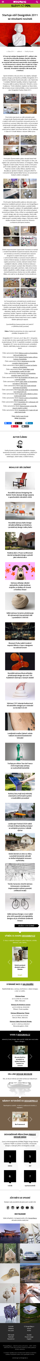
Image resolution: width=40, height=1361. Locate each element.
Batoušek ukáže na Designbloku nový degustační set (26, 391)
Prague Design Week (25, 1135)
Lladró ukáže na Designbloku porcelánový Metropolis (25, 382)
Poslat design (29, 1337)
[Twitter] (18, 1208)
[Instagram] (13, 1208)
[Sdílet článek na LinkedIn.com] (29, 423)
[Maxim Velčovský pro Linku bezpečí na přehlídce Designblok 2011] (20, 35)
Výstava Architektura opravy (20, 1005)
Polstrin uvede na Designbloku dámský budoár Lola (26, 399)
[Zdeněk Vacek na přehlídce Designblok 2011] (29, 109)
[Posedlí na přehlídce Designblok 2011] (11, 109)
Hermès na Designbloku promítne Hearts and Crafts (23, 374)
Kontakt (11, 1326)
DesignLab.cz (24, 1358)
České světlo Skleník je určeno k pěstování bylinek (26, 395)
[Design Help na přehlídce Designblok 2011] (11, 140)
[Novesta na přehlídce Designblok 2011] (29, 98)
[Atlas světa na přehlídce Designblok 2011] (11, 241)
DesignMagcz (32, 1218)
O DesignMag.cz (29, 1326)
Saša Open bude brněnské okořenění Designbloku (24, 386)
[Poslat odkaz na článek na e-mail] (25, 426)
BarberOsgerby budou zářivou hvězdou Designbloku (25, 358)
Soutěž (29, 1335)
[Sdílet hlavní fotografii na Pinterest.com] (14, 426)
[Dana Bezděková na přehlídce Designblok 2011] (29, 183)
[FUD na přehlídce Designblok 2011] (29, 282)
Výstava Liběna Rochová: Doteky (21, 1021)
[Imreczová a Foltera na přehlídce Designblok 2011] (29, 150)
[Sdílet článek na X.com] (18, 423)
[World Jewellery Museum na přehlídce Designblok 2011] (11, 293)
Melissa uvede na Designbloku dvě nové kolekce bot (25, 354)
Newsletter (11, 1339)
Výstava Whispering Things (20, 1013)
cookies (7, 1354)
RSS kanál (11, 1335)
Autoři (29, 1328)
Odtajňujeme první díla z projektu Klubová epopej (23, 362)
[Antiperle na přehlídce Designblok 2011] (29, 194)
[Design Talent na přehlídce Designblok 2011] (11, 282)
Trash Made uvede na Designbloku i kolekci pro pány (22, 370)
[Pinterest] (22, 1208)
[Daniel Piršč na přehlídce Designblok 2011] (29, 231)
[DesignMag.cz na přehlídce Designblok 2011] (29, 241)
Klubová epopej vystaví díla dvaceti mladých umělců (25, 407)
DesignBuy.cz (28, 935)
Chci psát (11, 1330)
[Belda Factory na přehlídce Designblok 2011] (11, 194)
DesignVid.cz (23, 1034)
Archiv (29, 1330)
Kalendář (11, 1337)
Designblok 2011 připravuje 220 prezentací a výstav (26, 403)
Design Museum (24, 1074)
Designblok (22, 418)
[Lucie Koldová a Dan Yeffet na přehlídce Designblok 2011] (11, 98)
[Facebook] (8, 1208)
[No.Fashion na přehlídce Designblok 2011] (11, 231)
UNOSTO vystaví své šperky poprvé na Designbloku (25, 366)
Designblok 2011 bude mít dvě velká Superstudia (26, 411)
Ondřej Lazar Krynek (22, 416)
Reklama (11, 1328)
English (29, 1339)
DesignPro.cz (31, 1100)
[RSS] (32, 1208)
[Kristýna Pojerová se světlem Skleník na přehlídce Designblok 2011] (11, 150)
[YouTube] (27, 1208)
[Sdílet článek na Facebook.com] (8, 423)
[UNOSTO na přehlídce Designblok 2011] (29, 140)
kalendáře (28, 984)
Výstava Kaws (20, 996)
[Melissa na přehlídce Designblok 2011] (11, 183)
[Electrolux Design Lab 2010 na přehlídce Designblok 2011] (29, 293)
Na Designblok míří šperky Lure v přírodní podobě (26, 378)
